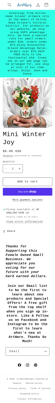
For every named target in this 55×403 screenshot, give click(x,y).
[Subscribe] (45, 351)
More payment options (28, 200)
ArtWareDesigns (25, 379)
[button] (10, 5)
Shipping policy (29, 394)
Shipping (8, 156)
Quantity (9, 161)
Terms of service (40, 388)
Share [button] (11, 231)
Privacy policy (17, 388)
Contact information (29, 399)
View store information (24, 221)
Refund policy (34, 383)
